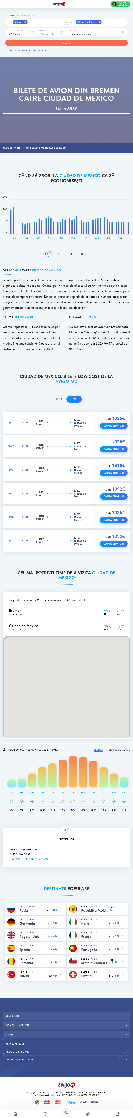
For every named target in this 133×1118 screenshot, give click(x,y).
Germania (27, 923)
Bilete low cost (20, 854)
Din (10, 22)
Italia (85, 923)
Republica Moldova (95, 910)
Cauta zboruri (114, 425)
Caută (66, 43)
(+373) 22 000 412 (90, 1095)
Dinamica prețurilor (23, 849)
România (26, 963)
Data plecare (16, 31)
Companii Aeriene (17, 1025)
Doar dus (14, 15)
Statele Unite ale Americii (96, 963)
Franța (86, 937)
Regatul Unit (29, 937)
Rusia (23, 910)
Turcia (24, 976)
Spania (24, 950)
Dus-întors (28, 15)
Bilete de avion (70, 1092)
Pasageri (75, 31)
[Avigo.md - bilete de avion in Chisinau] (66, 1084)
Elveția (86, 976)
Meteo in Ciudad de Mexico (30, 859)
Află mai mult (15, 1044)
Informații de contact (21, 1059)
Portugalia (89, 950)
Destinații (12, 1015)
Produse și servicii (18, 1051)
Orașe (9, 1034)
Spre (72, 22)
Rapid (59, 399)
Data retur (44, 31)
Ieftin (74, 399)
